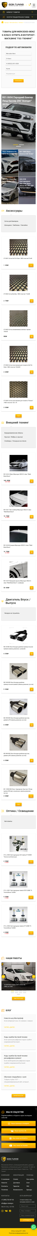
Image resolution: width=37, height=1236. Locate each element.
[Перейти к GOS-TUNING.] (2, 23)
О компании (5, 1179)
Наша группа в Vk (20, 1131)
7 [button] (20, 992)
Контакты (4, 1186)
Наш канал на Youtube (20, 1145)
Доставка (16, 1183)
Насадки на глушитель (11, 613)
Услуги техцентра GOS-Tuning (18, 17)
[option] (18, 121)
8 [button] (24, 992)
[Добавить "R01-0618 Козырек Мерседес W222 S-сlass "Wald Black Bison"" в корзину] (31, 552)
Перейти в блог (18, 1095)
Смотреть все (18, 998)
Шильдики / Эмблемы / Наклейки (15, 225)
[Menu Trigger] (34, 5)
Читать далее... (9, 1027)
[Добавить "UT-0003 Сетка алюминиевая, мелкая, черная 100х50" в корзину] (31, 336)
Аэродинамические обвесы (13, 433)
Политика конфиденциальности (18, 1233)
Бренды (29, 1190)
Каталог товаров (13, 12)
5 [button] (12, 992)
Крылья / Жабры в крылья (13, 437)
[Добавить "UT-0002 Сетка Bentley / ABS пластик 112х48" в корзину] (31, 300)
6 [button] (16, 992)
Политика (4, 1190)
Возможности (18, 1190)
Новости (4, 1183)
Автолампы (8, 821)
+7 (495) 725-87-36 (7, 1200)
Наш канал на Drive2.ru (19, 1138)
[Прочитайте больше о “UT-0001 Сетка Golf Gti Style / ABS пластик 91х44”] (31, 265)
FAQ (27, 1186)
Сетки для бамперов (11, 221)
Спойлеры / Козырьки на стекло (15, 441)
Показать (18, 80)
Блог (28, 1183)
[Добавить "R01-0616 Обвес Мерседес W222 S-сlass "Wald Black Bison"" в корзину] (31, 481)
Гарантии (16, 1186)
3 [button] (18, 146)
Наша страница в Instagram (20, 1123)
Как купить (30, 1179)
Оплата (15, 1179)
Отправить (27, 1220)
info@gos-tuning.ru (7, 1203)
